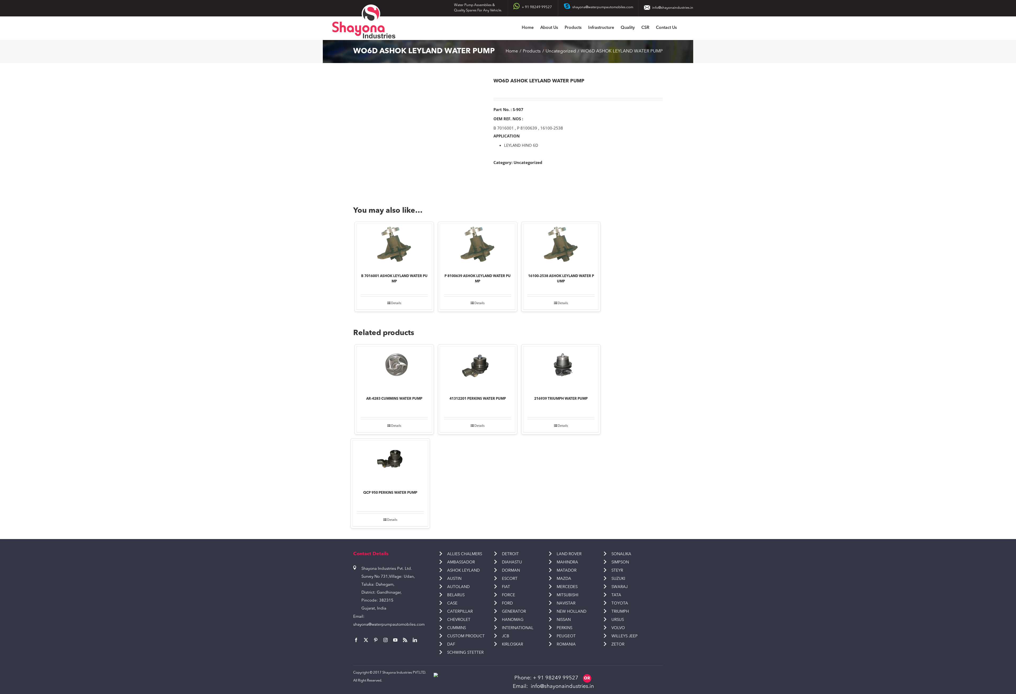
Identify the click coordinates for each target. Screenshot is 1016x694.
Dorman (511, 571)
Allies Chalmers (464, 554)
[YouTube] (395, 640)
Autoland (458, 587)
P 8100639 (527, 128)
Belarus (456, 595)
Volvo (618, 628)
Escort (510, 579)
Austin (454, 579)
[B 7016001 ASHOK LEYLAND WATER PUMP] (394, 245)
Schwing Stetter (465, 653)
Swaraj (619, 587)
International (517, 628)
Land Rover (569, 554)
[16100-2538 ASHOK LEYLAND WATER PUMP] (560, 245)
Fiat (506, 587)
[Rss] (405, 640)
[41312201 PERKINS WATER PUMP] (477, 367)
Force (508, 595)
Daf (451, 645)
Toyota (619, 604)
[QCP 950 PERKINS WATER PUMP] (390, 462)
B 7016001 (503, 128)
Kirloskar (512, 645)
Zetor (617, 645)
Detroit (510, 554)
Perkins (564, 628)
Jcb (505, 636)
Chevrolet (458, 620)
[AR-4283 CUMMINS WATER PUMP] (394, 367)
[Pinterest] (376, 640)
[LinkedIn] (415, 640)
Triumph (620, 612)
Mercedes (567, 587)
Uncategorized (528, 162)
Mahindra (567, 562)
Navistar (566, 604)
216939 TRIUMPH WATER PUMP (561, 399)
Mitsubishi (567, 595)
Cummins (456, 628)
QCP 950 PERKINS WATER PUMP (390, 493)
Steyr (617, 571)
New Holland (571, 612)
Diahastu (512, 562)
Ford (507, 604)
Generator (514, 612)
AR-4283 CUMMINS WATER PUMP (394, 399)
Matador (567, 571)
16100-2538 (551, 128)
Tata (616, 595)
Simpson (620, 562)
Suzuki (618, 579)
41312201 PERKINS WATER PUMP (478, 399)
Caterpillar (460, 612)
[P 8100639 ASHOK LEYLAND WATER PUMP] (477, 245)
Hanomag (513, 620)
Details (396, 303)
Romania (566, 645)
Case (452, 604)
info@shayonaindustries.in (672, 8)
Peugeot (566, 636)
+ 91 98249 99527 (555, 678)
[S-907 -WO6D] (419, 133)
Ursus (617, 620)
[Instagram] (385, 640)
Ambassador (461, 562)
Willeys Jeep (624, 636)
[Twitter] (366, 640)
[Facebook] (356, 640)
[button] (685, 28)
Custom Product (466, 636)
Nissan (564, 620)
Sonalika (621, 554)
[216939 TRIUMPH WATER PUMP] (560, 367)
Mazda (564, 579)
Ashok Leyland (463, 571)
